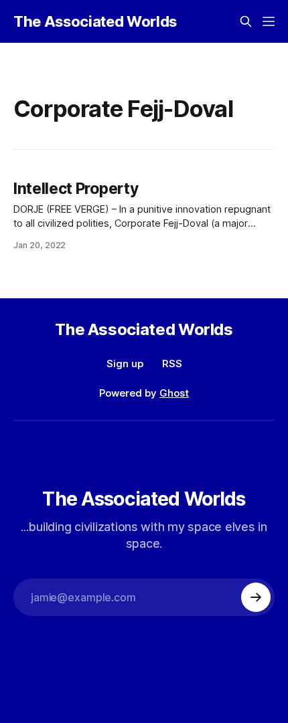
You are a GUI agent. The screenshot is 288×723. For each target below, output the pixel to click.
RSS (172, 363)
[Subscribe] (256, 597)
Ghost (174, 393)
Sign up (124, 363)
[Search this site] (246, 21)
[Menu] (268, 21)
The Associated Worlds (95, 21)
